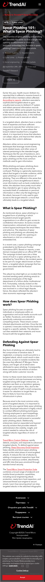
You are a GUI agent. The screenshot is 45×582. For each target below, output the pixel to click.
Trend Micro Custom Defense (15, 440)
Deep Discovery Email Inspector (25, 448)
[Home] (22, 526)
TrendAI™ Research (10, 71)
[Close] (42, 552)
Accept (22, 577)
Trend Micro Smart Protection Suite (22, 470)
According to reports (12, 100)
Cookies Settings (22, 570)
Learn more (13, 566)
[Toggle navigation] (39, 4)
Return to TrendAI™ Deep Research (21, 15)
